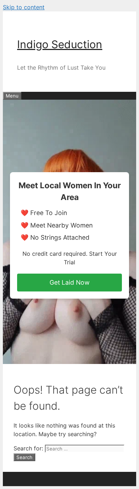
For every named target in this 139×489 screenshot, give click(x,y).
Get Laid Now (69, 282)
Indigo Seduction (59, 44)
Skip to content (24, 7)
